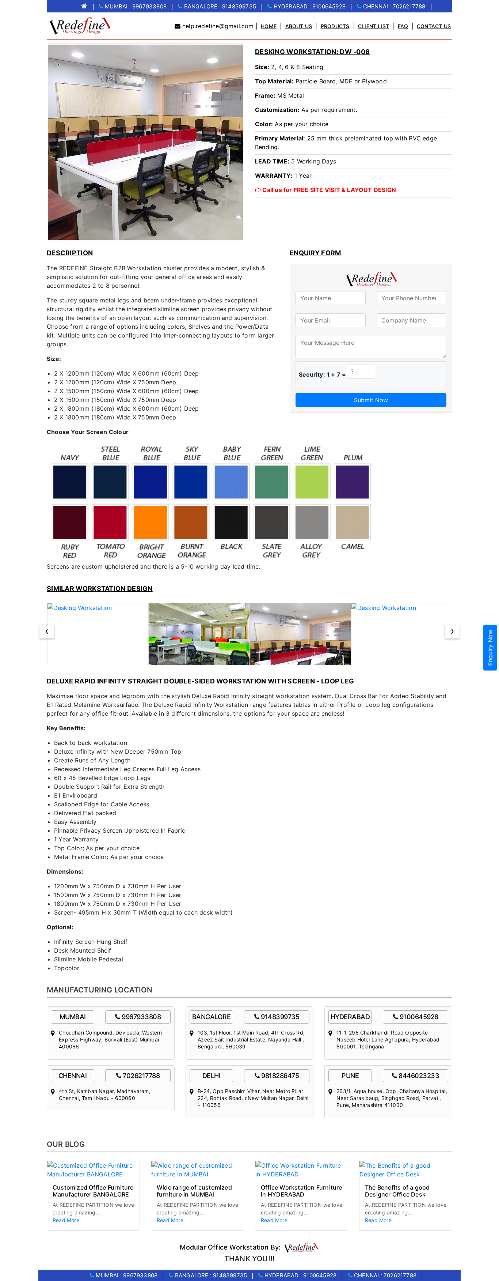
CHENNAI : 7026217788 (393, 6)
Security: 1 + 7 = (322, 374)
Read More (66, 1220)
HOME (269, 26)
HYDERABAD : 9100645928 (309, 6)
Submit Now (371, 400)
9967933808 (141, 1017)
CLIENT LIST (373, 26)
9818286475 (280, 1076)
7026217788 (141, 1076)
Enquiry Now (490, 647)
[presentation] (46, 631)
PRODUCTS (335, 26)
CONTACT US (434, 26)
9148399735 (280, 1017)
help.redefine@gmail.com (218, 26)
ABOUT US (298, 26)
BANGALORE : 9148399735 (219, 6)
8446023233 (419, 1076)
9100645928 (419, 1017)
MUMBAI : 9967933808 (135, 6)
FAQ (403, 26)
